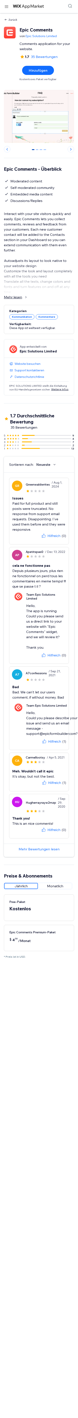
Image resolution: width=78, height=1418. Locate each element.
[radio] (21, 886)
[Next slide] (71, 149)
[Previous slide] (7, 149)
